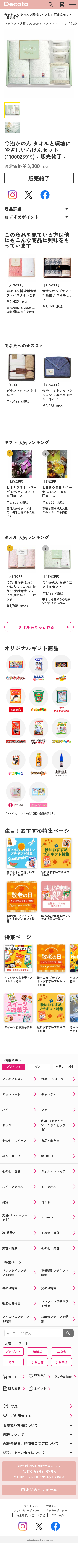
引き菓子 (61, 1362)
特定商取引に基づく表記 (30, 1515)
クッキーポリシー (56, 1510)
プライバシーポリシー (27, 1510)
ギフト (13, 1362)
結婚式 (37, 1351)
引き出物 (37, 1362)
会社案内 (51, 1505)
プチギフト (13, 1351)
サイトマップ (32, 1505)
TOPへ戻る (58, 1515)
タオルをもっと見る (36, 627)
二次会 (61, 1351)
